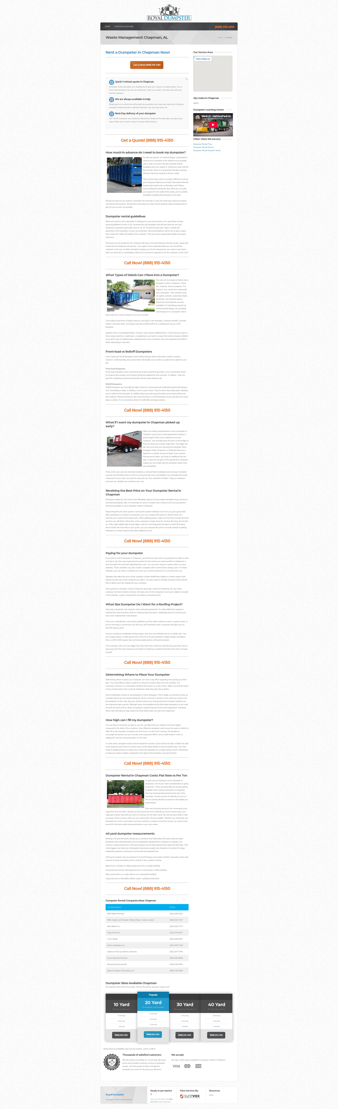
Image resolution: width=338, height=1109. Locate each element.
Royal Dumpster (115, 1094)
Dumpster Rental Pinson (203, 147)
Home (107, 26)
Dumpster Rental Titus (202, 144)
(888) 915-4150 (224, 27)
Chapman (228, 37)
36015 (196, 103)
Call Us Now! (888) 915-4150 (146, 65)
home (220, 37)
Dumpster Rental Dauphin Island (206, 150)
